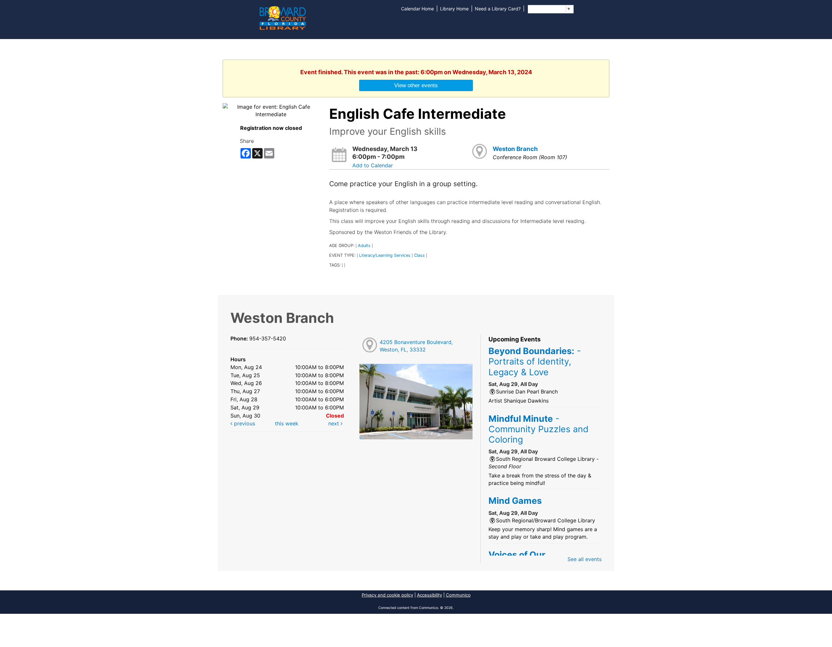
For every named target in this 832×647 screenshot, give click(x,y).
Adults (364, 245)
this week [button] (286, 423)
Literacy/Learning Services (384, 255)
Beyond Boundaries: (534, 361)
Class (419, 255)
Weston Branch (515, 149)
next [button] (334, 423)
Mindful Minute (538, 429)
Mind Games (515, 500)
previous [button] (243, 423)
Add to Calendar (372, 165)
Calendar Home (417, 8)
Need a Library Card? (498, 8)
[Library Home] (282, 17)
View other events (416, 85)
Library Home (454, 8)
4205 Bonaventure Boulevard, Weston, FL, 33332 (416, 346)
